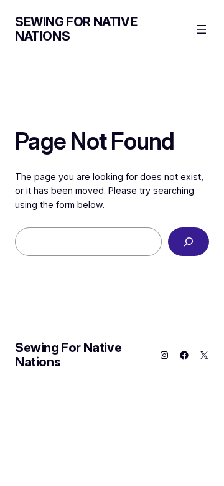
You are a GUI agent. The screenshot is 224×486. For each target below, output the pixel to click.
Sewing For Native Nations (76, 29)
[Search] (188, 242)
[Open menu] (201, 29)
